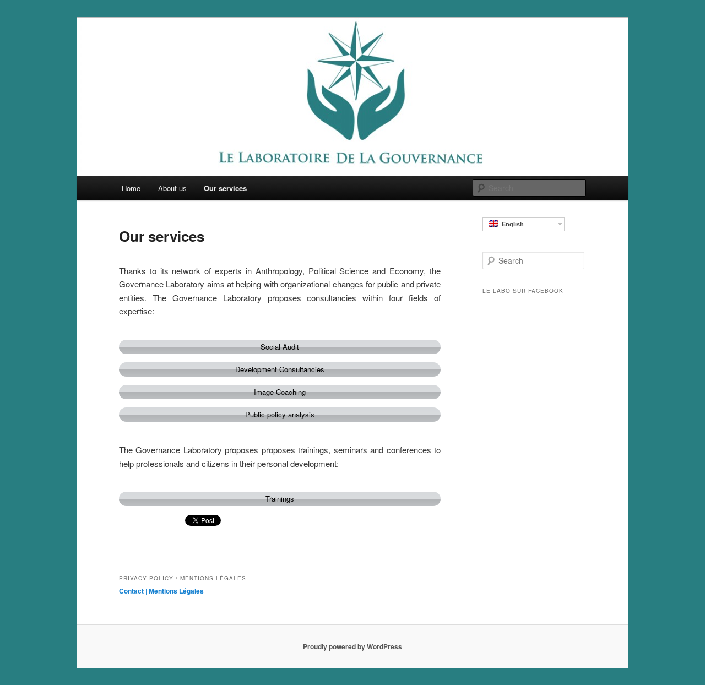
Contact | (134, 591)
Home (131, 188)
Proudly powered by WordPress (352, 646)
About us (172, 188)
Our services (225, 188)
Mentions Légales (176, 591)
